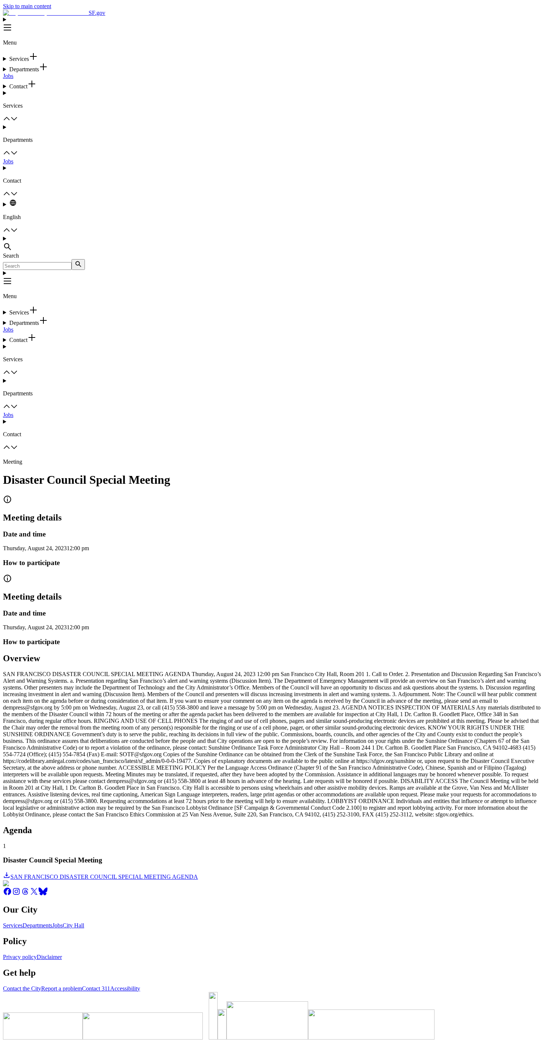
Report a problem (61, 988)
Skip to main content (27, 6)
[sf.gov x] (34, 894)
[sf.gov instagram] (16, 894)
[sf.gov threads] (25, 894)
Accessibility (125, 988)
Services (13, 925)
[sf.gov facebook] (7, 894)
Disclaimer (49, 957)
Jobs (8, 76)
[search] (78, 264)
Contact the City (22, 988)
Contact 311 (96, 988)
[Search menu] (272, 243)
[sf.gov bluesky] (43, 894)
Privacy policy (20, 957)
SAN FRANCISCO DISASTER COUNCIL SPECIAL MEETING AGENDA (104, 877)
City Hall (73, 925)
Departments (37, 925)
